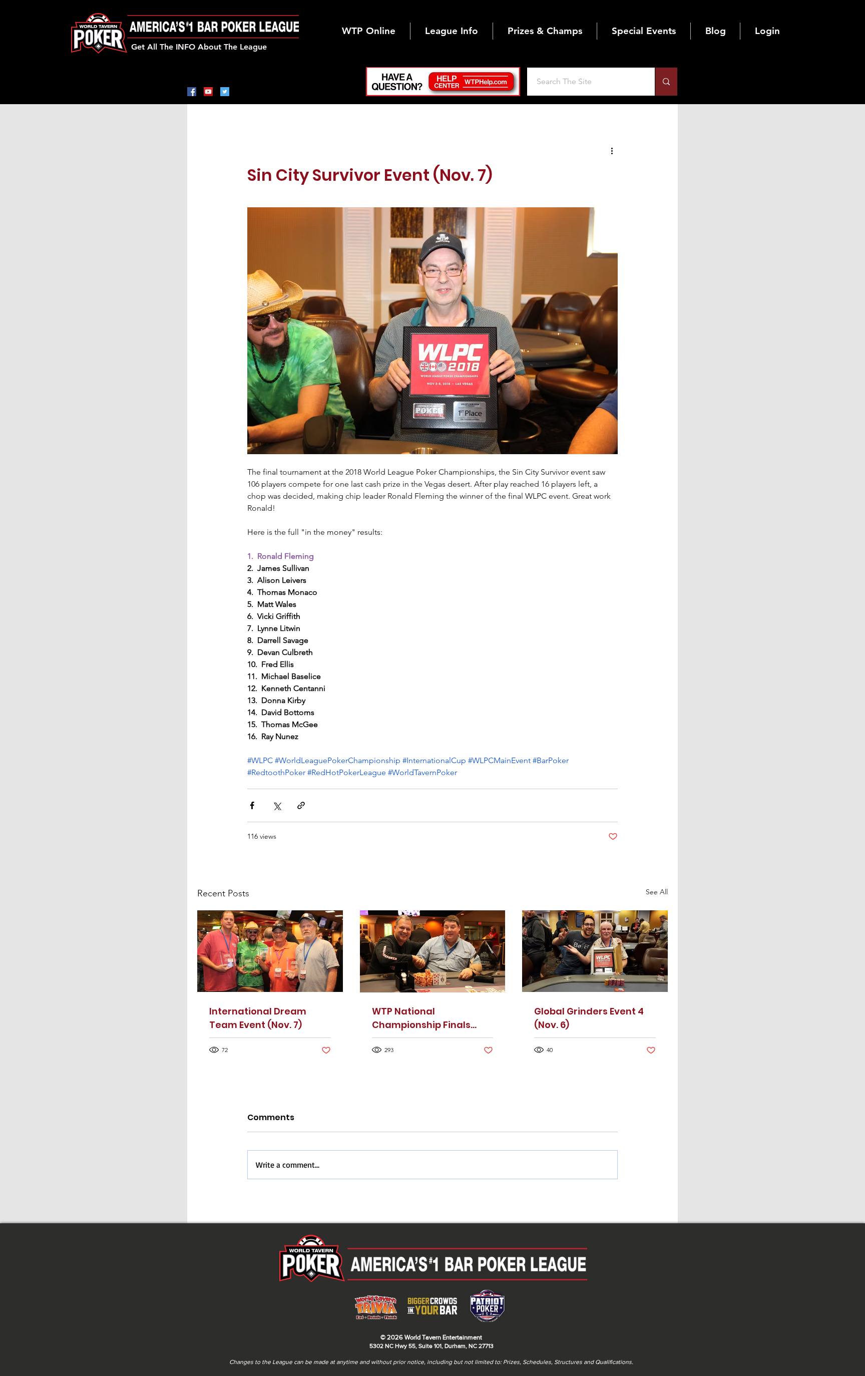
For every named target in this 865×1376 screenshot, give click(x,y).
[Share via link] (301, 805)
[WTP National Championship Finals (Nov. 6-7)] (433, 951)
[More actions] (612, 150)
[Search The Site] (666, 82)
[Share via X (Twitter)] (276, 805)
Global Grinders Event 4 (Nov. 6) (589, 1018)
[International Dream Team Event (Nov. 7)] (270, 951)
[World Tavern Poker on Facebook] (191, 91)
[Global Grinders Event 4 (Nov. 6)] (595, 951)
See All (657, 891)
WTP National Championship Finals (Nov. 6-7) (421, 1018)
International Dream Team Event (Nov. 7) (257, 1018)
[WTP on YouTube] (208, 91)
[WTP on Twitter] (224, 91)
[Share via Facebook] (252, 805)
